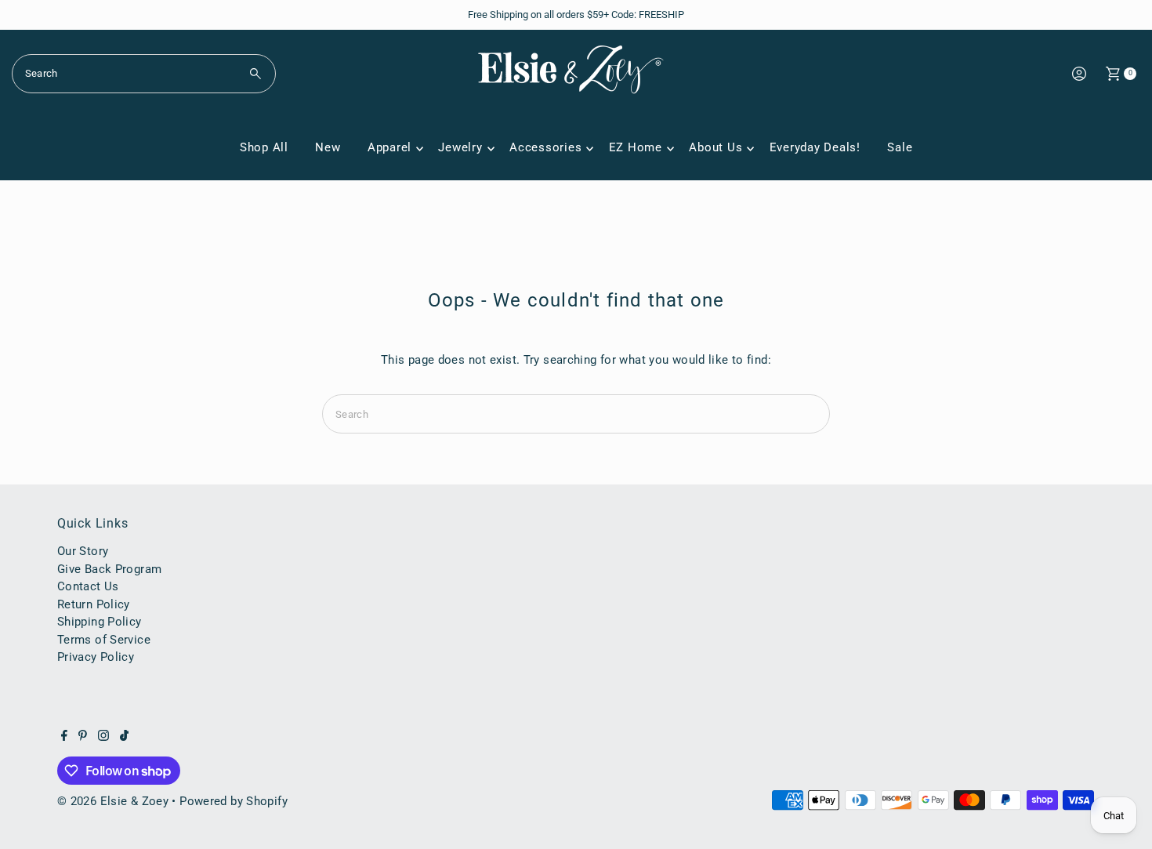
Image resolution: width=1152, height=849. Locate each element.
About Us (715, 147)
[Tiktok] (124, 737)
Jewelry (460, 147)
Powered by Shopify (233, 801)
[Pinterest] (82, 737)
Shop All (264, 147)
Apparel (389, 147)
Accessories (545, 147)
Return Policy (93, 604)
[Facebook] (64, 737)
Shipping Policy (99, 622)
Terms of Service (103, 640)
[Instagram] (103, 737)
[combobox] (144, 73)
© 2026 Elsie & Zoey (112, 801)
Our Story (82, 551)
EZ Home (635, 147)
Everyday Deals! (815, 147)
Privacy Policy (95, 657)
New (327, 147)
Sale (899, 147)
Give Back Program (109, 569)
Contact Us (88, 586)
